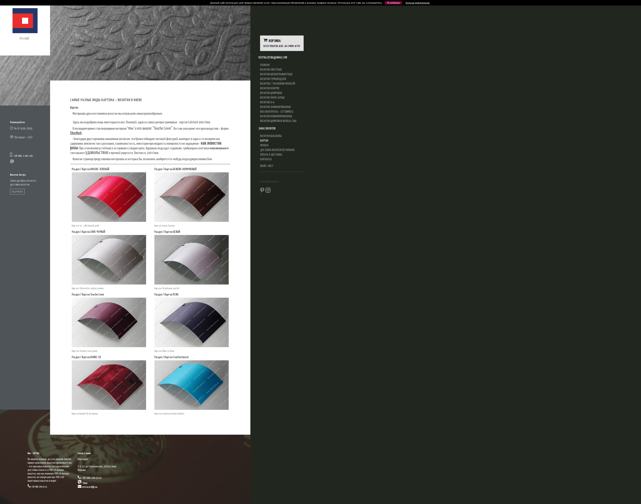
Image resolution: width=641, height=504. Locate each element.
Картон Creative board (176, 357)
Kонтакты (266, 159)
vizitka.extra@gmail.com (272, 57)
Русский (24, 38)
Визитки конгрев (269, 88)
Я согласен (393, 2)
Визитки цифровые (271, 93)
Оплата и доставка (271, 154)
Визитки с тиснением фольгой (277, 83)
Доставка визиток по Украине (277, 150)
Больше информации (418, 2)
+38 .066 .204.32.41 (39, 487)
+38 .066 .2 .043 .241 (23, 156)
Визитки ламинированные (275, 107)
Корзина (274, 41)
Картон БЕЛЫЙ (172, 232)
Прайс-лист (266, 166)
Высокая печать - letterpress (276, 111)
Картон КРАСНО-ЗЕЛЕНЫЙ (95, 169)
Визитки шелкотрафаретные (276, 74)
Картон (264, 140)
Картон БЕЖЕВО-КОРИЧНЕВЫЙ (180, 169)
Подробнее (17, 191)
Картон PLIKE (171, 294)
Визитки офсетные (271, 69)
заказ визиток (267, 128)
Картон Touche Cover (93, 294)
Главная (265, 65)
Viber (85, 483)
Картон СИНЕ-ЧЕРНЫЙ (93, 232)
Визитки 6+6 (267, 102)
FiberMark (76, 133)
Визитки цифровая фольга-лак (278, 121)
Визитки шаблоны (271, 136)
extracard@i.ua (89, 487)
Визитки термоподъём (273, 79)
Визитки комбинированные (276, 116)
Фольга (264, 145)
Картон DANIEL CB (91, 357)
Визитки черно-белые (272, 97)
